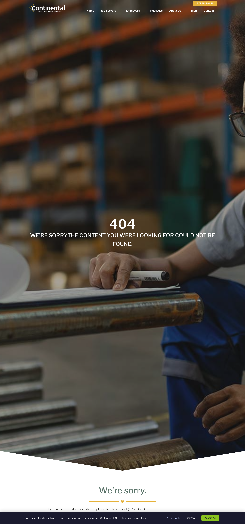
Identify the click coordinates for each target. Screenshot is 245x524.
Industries (158, 11)
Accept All (210, 517)
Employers (136, 11)
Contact (211, 11)
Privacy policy (174, 518)
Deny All (191, 517)
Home (92, 11)
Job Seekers (112, 11)
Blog (195, 11)
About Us (178, 11)
